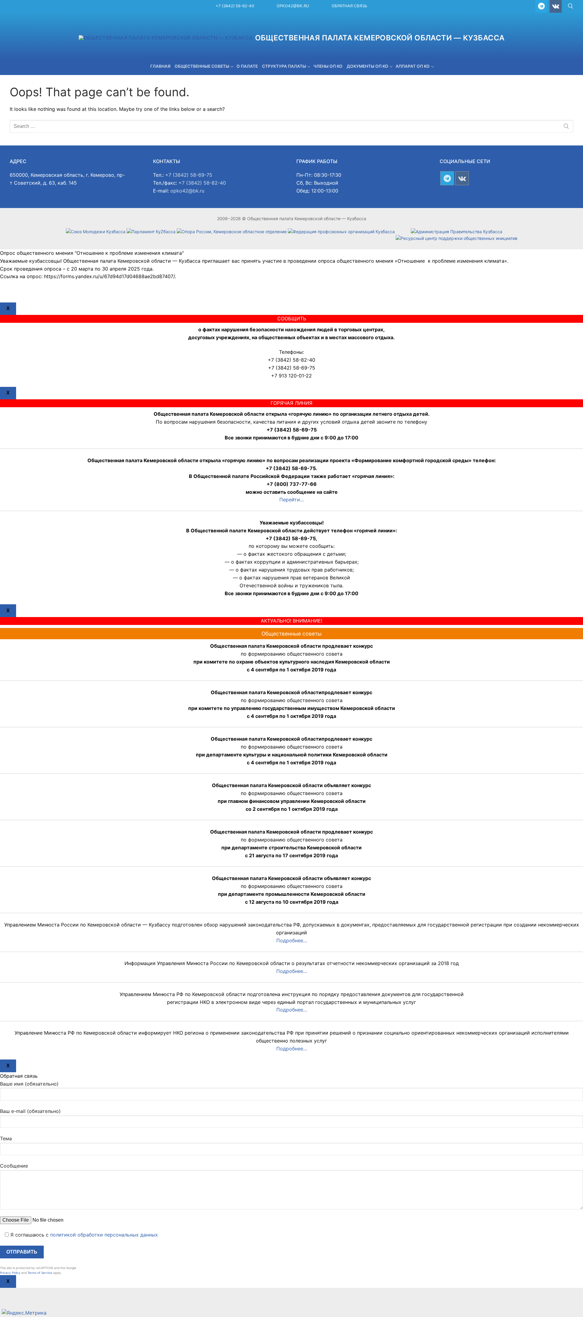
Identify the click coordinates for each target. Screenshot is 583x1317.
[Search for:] (291, 126)
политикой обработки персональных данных (104, 1235)
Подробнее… (291, 940)
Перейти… (291, 499)
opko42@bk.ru (293, 5)
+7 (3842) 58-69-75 (188, 175)
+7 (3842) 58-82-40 (235, 5)
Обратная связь (349, 5)
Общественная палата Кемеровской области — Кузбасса (380, 37)
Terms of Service (40, 1272)
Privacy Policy (10, 1272)
